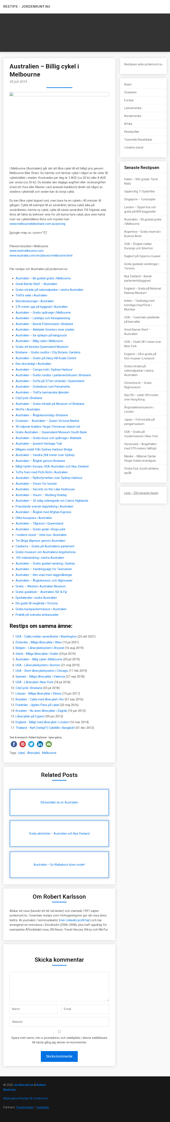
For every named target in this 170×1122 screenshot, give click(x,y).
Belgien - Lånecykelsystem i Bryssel (40, 648)
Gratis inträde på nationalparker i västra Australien (49, 290)
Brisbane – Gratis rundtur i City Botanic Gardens (48, 352)
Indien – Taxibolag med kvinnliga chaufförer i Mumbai (139, 305)
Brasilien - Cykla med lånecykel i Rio (40, 699)
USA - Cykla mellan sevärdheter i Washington (46, 636)
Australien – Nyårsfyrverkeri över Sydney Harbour (49, 478)
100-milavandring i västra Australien (40, 558)
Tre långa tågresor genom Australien (40, 541)
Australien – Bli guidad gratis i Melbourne (43, 278)
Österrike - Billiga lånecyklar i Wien (39, 642)
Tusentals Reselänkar (138, 139)
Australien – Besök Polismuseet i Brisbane (44, 324)
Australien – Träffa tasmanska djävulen (42, 392)
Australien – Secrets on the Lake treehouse (45, 489)
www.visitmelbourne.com (27, 251)
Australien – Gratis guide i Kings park (40, 529)
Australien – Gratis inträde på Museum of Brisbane (50, 404)
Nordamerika (132, 116)
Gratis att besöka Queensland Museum (42, 347)
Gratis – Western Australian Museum (41, 586)
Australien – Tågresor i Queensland (39, 523)
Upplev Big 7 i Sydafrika (139, 191)
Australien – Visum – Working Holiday (41, 495)
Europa (129, 100)
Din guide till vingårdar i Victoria (37, 603)
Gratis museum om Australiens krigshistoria (45, 552)
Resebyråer (131, 131)
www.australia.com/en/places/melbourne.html (41, 255)
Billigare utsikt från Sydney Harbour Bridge (44, 449)
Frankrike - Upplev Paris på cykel (37, 705)
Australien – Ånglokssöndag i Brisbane (42, 415)
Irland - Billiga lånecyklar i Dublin (37, 654)
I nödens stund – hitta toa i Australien (41, 535)
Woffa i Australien (28, 409)
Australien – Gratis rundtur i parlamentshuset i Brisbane (53, 375)
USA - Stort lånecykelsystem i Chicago (42, 671)
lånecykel (33, 753)
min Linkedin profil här (75, 920)
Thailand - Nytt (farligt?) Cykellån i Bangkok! (45, 728)
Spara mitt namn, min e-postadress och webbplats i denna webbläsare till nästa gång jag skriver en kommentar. (59, 1040)
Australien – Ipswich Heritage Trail (39, 443)
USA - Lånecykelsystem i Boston (38, 665)
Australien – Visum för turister (36, 484)
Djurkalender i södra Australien (36, 598)
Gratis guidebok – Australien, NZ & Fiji (41, 592)
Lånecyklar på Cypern (30, 716)
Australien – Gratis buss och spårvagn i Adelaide (48, 438)
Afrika (128, 123)
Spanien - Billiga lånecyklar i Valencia (40, 676)
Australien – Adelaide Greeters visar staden (45, 329)
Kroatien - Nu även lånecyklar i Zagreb (41, 711)
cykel (21, 753)
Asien (128, 84)
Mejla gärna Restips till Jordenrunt (25, 1098)
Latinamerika (132, 108)
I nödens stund (133, 147)
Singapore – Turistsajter (140, 199)
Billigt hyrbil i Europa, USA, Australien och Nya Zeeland (52, 466)
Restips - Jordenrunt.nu (26, 7)
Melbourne (49, 753)
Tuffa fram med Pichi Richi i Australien (42, 472)
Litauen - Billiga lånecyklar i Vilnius (39, 693)
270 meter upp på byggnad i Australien (42, 307)
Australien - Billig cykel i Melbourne (39, 659)
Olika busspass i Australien (34, 518)
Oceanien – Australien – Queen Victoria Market (47, 421)
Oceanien (130, 92)
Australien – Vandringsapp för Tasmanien (44, 569)
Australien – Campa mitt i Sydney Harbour (44, 369)
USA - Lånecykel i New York (34, 682)
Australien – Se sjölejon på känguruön (41, 335)
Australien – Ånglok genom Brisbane (40, 461)
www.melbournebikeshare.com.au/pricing (37, 224)
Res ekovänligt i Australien (33, 364)
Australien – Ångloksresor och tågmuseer (44, 580)
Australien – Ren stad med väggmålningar (44, 575)
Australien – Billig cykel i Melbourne (39, 341)
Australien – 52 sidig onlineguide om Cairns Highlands (52, 501)
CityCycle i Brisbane (29, 398)
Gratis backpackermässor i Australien (41, 609)
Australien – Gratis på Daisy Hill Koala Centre (46, 358)
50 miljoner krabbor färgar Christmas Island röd (48, 426)
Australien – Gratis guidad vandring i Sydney (45, 563)
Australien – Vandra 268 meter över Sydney (45, 455)
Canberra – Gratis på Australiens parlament (45, 546)
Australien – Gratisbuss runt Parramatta (43, 386)
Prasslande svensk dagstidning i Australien (44, 506)
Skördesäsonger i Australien (35, 301)
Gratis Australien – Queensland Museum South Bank (51, 432)
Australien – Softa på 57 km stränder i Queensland (50, 381)
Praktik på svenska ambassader (37, 615)
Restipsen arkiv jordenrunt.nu (143, 64)
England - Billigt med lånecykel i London (42, 722)
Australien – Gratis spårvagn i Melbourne (43, 312)
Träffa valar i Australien (31, 295)
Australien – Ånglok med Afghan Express (43, 512)
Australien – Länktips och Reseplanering (43, 318)
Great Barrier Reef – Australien (36, 284)
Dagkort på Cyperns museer (142, 256)
